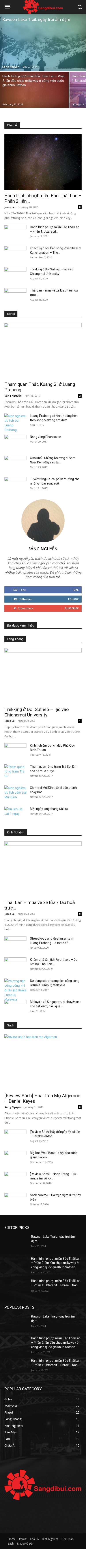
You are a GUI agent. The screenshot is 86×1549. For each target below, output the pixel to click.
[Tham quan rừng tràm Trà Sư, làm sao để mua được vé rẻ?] (15, 772)
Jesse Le (9, 207)
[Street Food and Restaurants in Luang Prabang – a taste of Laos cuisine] (15, 944)
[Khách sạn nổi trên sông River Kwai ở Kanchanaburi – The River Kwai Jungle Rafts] (15, 253)
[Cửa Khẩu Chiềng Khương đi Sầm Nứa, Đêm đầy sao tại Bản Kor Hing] (15, 463)
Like (76, 589)
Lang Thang (15, 639)
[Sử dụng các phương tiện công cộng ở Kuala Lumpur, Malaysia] (15, 990)
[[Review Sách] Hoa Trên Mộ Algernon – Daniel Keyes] (43, 1062)
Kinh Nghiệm (15, 832)
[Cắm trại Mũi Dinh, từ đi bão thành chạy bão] (15, 793)
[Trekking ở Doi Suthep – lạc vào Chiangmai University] (15, 274)
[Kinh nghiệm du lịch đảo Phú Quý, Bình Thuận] (15, 751)
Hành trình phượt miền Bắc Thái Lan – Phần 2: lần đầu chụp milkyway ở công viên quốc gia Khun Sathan (55, 1263)
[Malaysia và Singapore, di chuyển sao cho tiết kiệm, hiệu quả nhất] (15, 1007)
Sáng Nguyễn (10, 66)
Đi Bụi (11, 314)
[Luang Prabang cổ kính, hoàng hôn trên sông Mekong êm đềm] (15, 423)
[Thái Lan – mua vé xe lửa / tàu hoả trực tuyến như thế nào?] (15, 296)
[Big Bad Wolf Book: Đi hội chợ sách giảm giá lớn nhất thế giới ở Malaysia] (15, 1158)
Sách (10, 1025)
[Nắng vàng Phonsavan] (15, 442)
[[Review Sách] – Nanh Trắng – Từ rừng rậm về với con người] (15, 1179)
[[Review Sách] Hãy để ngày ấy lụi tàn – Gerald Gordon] (15, 1137)
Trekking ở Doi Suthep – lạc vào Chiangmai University (36, 712)
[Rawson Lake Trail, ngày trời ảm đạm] (43, 42)
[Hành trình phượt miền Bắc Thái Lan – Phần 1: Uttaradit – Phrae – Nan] (15, 232)
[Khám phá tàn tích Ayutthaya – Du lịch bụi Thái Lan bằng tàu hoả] (15, 965)
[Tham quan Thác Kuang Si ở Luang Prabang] (43, 351)
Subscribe (72, 608)
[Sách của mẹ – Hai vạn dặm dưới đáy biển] (15, 1200)
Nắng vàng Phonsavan (45, 437)
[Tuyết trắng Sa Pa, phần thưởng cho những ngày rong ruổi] (15, 484)
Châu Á (12, 125)
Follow (73, 599)
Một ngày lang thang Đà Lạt (49, 809)
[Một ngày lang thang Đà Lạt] (15, 814)
